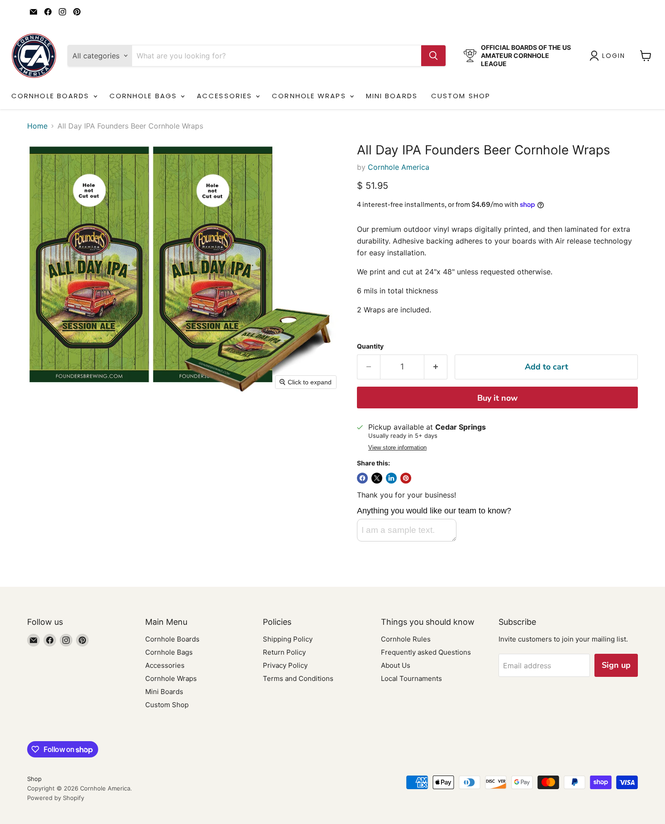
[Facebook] (48, 11)
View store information (397, 448)
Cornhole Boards (51, 96)
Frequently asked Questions (426, 652)
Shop (34, 778)
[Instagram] (62, 11)
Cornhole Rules (406, 639)
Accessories (226, 96)
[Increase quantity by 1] (435, 367)
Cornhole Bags (144, 96)
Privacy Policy (285, 665)
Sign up (616, 665)
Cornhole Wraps (310, 96)
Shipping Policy (288, 639)
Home (37, 126)
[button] (609, 55)
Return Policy (284, 652)
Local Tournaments (411, 678)
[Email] (33, 11)
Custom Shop (460, 96)
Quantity (370, 346)
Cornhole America (398, 167)
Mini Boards (392, 96)
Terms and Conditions (298, 678)
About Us (395, 665)
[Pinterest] (77, 11)
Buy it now (497, 398)
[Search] (433, 55)
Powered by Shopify (55, 797)
